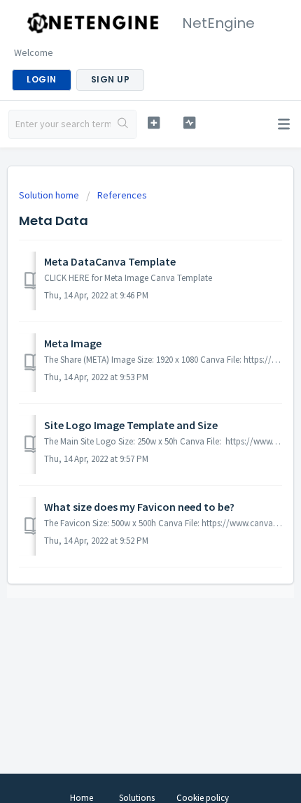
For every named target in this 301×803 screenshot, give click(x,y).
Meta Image (73, 343)
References (122, 195)
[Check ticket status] (189, 122)
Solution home (50, 195)
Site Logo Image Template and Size (131, 425)
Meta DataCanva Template (110, 261)
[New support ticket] (153, 122)
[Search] (123, 124)
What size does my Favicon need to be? (139, 507)
